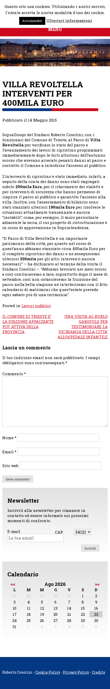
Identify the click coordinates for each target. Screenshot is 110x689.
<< (12, 584)
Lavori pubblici (36, 305)
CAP (59, 532)
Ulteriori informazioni (69, 20)
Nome (9, 437)
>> (97, 584)
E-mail (13, 531)
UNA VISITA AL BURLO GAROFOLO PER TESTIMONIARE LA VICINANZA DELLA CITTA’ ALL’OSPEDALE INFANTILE (83, 326)
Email (9, 451)
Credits (98, 672)
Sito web (10, 465)
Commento (14, 373)
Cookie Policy (47, 672)
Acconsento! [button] (32, 20)
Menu (55, 28)
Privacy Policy (76, 672)
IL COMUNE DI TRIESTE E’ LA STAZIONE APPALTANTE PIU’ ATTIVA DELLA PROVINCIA (28, 324)
